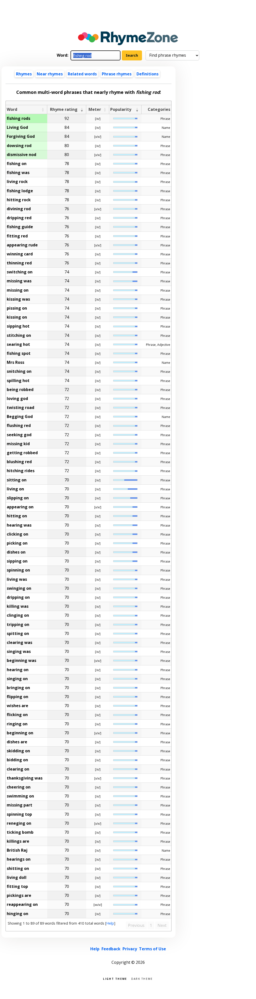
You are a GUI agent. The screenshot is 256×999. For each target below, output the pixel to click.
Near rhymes (50, 74)
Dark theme (142, 978)
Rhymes (24, 74)
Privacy (129, 949)
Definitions (147, 74)
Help (110, 923)
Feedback (111, 949)
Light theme (115, 978)
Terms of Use (152, 949)
